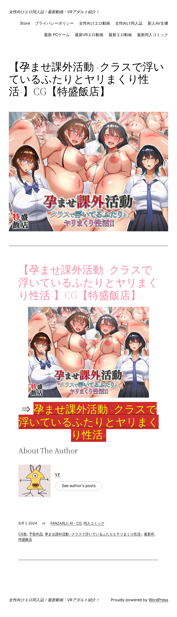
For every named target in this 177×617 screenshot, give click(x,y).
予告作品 (36, 534)
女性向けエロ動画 (94, 23)
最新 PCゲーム (57, 34)
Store (25, 23)
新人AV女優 (158, 23)
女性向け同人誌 (128, 23)
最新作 (149, 534)
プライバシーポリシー (54, 23)
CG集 (22, 534)
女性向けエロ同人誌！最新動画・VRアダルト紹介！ (54, 12)
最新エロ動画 (120, 34)
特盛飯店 (25, 539)
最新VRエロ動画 (89, 34)
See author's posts (79, 485)
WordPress (158, 600)
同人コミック (94, 523)
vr (57, 474)
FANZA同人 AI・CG (66, 523)
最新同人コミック (152, 34)
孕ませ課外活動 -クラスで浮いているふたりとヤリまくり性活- (93, 534)
